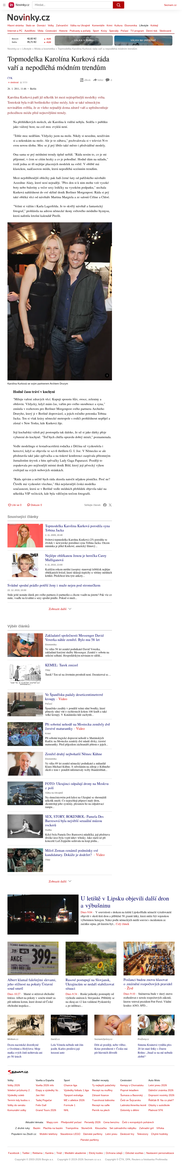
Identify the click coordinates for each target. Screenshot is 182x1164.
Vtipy (47, 670)
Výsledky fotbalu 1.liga (76, 1090)
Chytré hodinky (159, 1134)
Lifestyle (143, 25)
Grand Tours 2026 (46, 1110)
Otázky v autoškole (159, 1105)
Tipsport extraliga (73, 1095)
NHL (66, 1110)
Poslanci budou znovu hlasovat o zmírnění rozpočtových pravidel (148, 981)
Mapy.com (52, 1122)
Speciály (114, 30)
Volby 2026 (13, 1085)
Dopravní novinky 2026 (161, 1095)
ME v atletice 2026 (74, 1100)
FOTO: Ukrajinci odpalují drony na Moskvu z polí (77, 785)
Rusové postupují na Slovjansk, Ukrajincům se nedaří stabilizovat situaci (90, 984)
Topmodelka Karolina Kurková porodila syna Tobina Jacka (77, 528)
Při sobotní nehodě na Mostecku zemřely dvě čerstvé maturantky (77, 726)
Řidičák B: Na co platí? (161, 1100)
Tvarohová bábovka (103, 1100)
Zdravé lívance (100, 1095)
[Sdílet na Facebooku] (105, 505)
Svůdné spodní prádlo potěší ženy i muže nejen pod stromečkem (53, 585)
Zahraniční (62, 25)
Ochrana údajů (114, 1153)
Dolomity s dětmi (129, 1110)
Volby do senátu (16, 1105)
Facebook (13, 1153)
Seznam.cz (170, 5)
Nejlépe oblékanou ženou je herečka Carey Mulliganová (75, 557)
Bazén (36, 1128)
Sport (96, 30)
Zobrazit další (57, 609)
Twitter (26, 1153)
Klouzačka (101, 1128)
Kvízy (104, 30)
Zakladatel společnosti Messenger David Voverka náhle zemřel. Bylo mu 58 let (74, 637)
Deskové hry (127, 1134)
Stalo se (30, 25)
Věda (40, 30)
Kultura (118, 25)
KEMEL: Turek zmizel (61, 665)
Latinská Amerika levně (133, 1105)
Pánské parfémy (90, 1139)
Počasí (124, 30)
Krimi (109, 25)
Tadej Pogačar (44, 1100)
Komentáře (98, 25)
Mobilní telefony (48, 1134)
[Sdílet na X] (110, 505)
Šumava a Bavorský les (133, 1095)
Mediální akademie (75, 1153)
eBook (87, 80)
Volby (51, 25)
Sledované (165, 30)
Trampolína (72, 1128)
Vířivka (160, 1128)
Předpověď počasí (71, 1122)
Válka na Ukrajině (80, 25)
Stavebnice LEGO (70, 1134)
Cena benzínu (111, 1122)
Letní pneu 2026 (157, 1085)
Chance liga (70, 1085)
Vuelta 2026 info (45, 1085)
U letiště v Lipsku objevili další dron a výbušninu (125, 901)
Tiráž (59, 1153)
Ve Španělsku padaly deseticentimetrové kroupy (74, 696)
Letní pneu (111, 1134)
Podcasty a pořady (80, 30)
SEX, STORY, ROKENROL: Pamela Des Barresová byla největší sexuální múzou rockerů (74, 820)
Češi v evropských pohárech (138, 1122)
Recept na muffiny (102, 1090)
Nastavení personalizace (160, 1153)
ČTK (9, 78)
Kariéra (49, 1153)
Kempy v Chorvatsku (132, 1085)
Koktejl (154, 25)
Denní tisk (151, 30)
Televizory (142, 1134)
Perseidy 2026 (92, 1122)
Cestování (51, 30)
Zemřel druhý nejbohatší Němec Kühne (73, 753)
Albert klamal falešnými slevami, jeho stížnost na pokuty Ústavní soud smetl (31, 984)
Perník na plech (101, 1110)
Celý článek (122, 924)
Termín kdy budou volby (20, 1100)
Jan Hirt (40, 1095)
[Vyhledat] (118, 5)
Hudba (48, 830)
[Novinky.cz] (28, 18)
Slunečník (86, 1128)
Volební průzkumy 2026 (20, 1090)
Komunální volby (16, 1110)
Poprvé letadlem (129, 1090)
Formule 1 (69, 1105)
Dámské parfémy (92, 1134)
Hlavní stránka (15, 25)
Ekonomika (131, 25)
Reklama (37, 1153)
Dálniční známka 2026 (160, 1090)
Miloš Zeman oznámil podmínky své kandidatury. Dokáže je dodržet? (71, 852)
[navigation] (4, 5)
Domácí (41, 25)
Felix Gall (41, 1105)
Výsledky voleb (15, 1095)
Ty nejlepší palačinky (103, 1085)
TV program (137, 30)
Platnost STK (155, 1110)
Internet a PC (14, 30)
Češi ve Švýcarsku (130, 1100)
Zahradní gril (146, 1128)
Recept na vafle (101, 1105)
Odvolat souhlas (134, 1153)
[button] (59, 301)
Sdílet (100, 80)
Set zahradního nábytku (122, 1128)
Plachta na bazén (53, 1128)
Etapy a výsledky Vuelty (49, 1090)
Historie (63, 30)
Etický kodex (96, 1153)
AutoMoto (30, 30)
